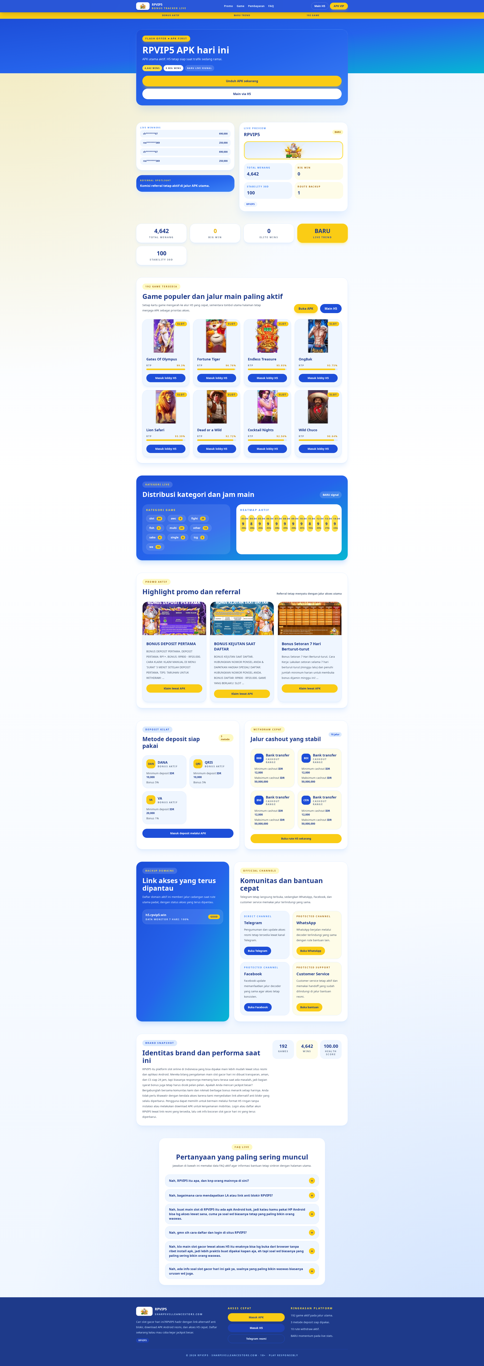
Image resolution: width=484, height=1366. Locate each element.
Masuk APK (256, 1317)
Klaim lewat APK (174, 688)
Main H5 (319, 6)
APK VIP (339, 6)
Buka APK (306, 308)
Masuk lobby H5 (165, 378)
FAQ (271, 6)
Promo (228, 6)
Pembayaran (256, 6)
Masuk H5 (256, 1328)
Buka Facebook (258, 1007)
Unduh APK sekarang (242, 81)
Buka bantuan (309, 1007)
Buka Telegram (257, 951)
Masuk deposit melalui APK (188, 833)
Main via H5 (242, 94)
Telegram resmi (256, 1338)
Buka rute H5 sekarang (296, 838)
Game (240, 6)
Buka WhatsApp (310, 951)
